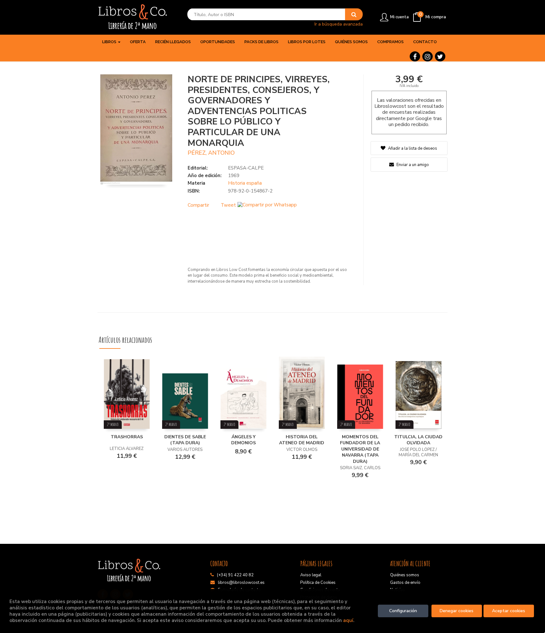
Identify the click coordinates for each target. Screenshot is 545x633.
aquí (348, 620)
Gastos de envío (405, 582)
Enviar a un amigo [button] (412, 165)
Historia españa (245, 183)
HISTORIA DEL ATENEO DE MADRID (301, 440)
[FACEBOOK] (415, 56)
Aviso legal (310, 575)
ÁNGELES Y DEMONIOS (243, 440)
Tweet (228, 205)
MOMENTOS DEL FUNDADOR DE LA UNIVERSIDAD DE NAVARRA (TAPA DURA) (360, 449)
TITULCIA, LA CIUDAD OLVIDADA (418, 440)
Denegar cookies (456, 611)
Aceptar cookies (508, 611)
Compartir (198, 205)
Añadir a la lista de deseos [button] (412, 148)
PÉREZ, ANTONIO (211, 153)
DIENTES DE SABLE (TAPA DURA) (185, 440)
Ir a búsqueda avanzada (338, 23)
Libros (109, 41)
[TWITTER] (440, 56)
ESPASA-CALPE (246, 168)
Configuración (403, 611)
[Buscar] (354, 14)
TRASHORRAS (127, 437)
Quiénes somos (404, 575)
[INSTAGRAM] (427, 56)
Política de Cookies (318, 582)
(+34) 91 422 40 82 (235, 575)
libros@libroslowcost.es (241, 582)
